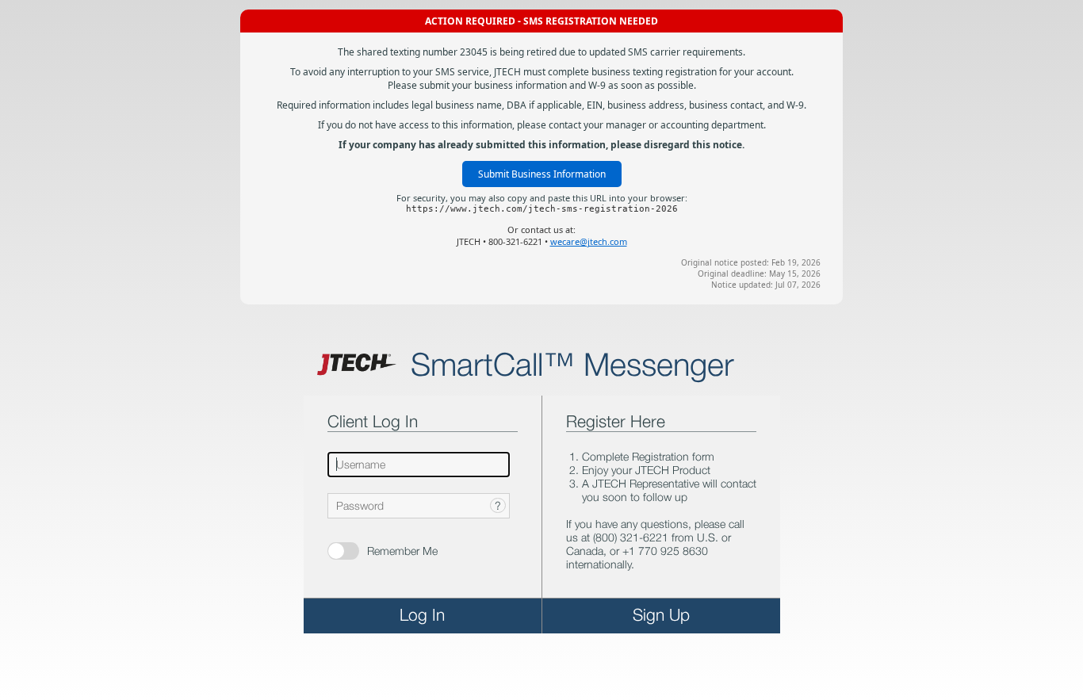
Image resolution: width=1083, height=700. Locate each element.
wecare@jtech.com (588, 241)
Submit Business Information (542, 174)
